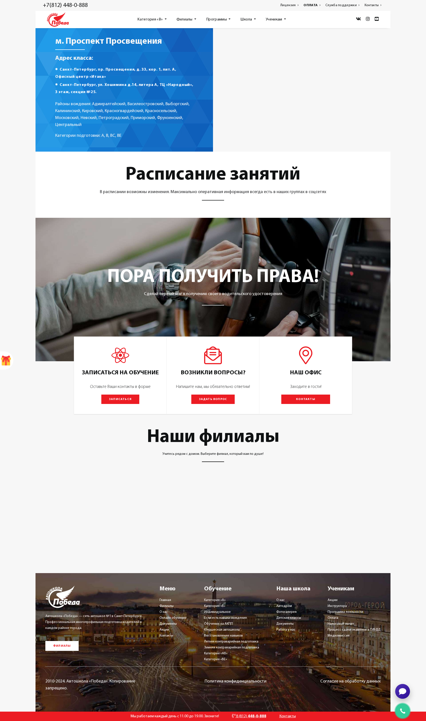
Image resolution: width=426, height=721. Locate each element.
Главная (165, 600)
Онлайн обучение (173, 618)
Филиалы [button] (185, 19)
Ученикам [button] (274, 19)
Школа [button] (246, 19)
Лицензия (288, 5)
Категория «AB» (216, 653)
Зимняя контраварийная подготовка (231, 647)
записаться (120, 399)
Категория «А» (215, 600)
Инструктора (337, 606)
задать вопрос (213, 399)
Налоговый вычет (341, 624)
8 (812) (250, 716)
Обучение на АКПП (218, 624)
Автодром (284, 606)
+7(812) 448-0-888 (65, 5)
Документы (168, 624)
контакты (305, 399)
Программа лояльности (345, 612)
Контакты (372, 5)
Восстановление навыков (223, 636)
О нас (164, 612)
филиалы (62, 645)
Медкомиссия (339, 636)
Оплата (333, 618)
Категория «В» (214, 606)
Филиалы (167, 606)
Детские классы (288, 618)
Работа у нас (285, 630)
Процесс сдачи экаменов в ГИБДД (354, 630)
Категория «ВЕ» (215, 659)
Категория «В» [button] (150, 19)
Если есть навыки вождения (225, 618)
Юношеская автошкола (222, 630)
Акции (164, 630)
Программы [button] (217, 19)
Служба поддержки (341, 5)
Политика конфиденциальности (235, 681)
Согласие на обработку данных (350, 681)
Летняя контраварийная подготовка (231, 641)
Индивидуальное (217, 612)
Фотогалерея (286, 612)
